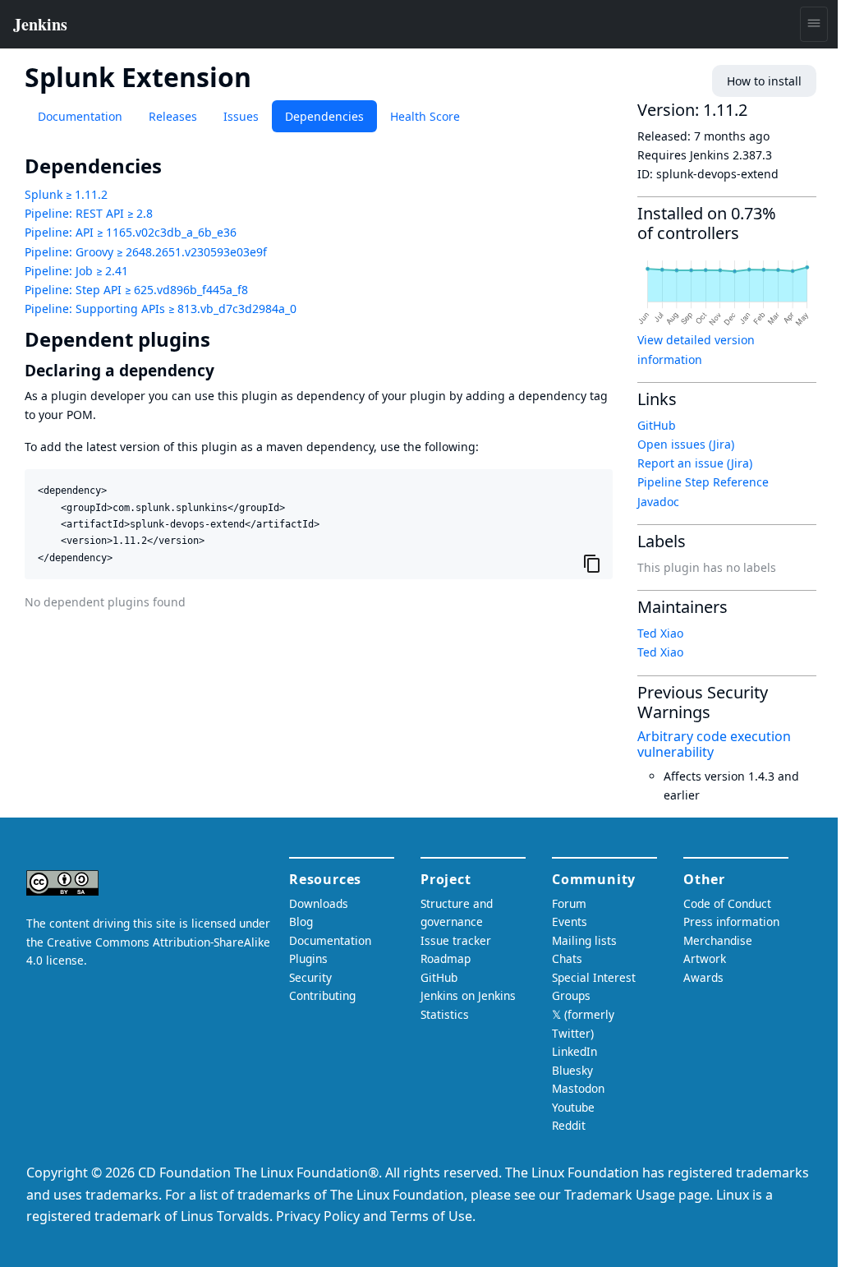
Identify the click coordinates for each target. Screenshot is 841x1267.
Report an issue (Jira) (694, 463)
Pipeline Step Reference (703, 482)
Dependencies (324, 116)
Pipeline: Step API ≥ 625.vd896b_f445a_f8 (136, 289)
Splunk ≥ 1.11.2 (66, 194)
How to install (764, 81)
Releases (173, 116)
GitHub (656, 425)
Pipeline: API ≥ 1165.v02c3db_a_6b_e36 (131, 232)
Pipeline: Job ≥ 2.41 (76, 271)
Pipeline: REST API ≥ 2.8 (89, 213)
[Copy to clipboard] (592, 562)
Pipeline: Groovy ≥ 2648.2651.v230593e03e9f (146, 252)
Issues (241, 116)
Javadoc (658, 501)
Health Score (425, 116)
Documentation (80, 116)
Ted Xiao (660, 633)
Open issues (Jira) (685, 444)
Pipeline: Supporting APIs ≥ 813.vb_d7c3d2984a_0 (160, 308)
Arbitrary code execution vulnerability (714, 744)
